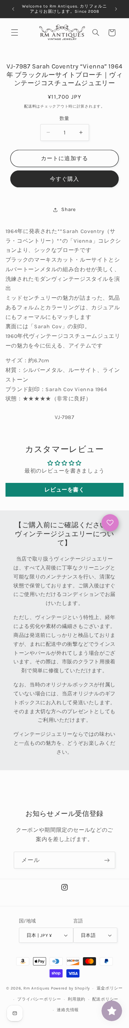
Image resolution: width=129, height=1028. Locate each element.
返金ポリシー (110, 988)
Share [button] (68, 209)
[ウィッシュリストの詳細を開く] (110, 522)
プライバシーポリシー (39, 999)
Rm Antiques (36, 988)
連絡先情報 (68, 1009)
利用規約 (76, 999)
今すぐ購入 (64, 179)
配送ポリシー (105, 999)
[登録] (107, 860)
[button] (14, 33)
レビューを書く (64, 489)
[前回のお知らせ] (13, 8)
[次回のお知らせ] (115, 8)
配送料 (30, 106)
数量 (64, 118)
